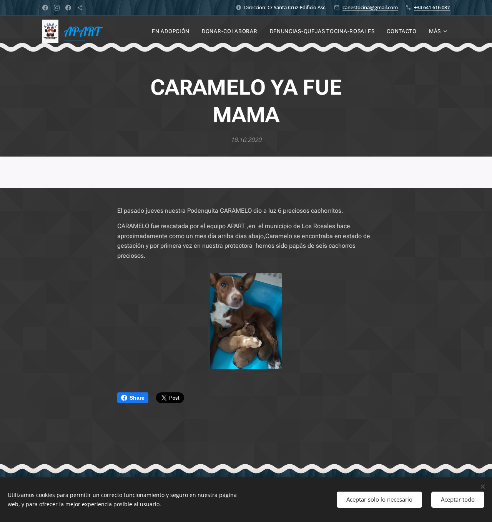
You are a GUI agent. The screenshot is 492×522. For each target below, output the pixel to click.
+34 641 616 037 (432, 7)
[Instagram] (57, 7)
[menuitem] (173, 31)
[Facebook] (45, 7)
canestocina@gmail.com (370, 7)
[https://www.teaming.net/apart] (80, 7)
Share (137, 398)
